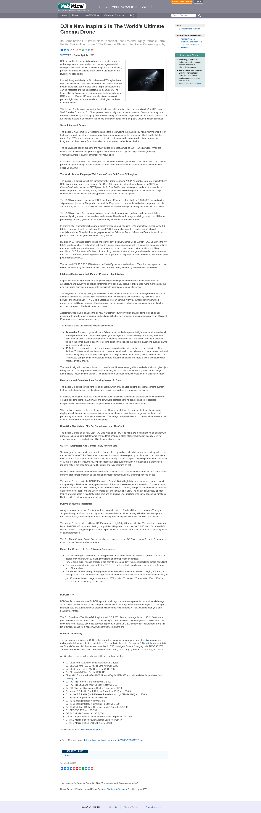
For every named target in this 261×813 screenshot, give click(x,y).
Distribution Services (116, 789)
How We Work (91, 15)
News (75, 15)
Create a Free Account (182, 2)
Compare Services (114, 15)
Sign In (198, 2)
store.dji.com (146, 640)
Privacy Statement (153, 807)
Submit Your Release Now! (190, 84)
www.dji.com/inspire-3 (91, 729)
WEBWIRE (65, 55)
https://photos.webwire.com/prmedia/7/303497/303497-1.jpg (113, 740)
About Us (113, 807)
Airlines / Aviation (188, 39)
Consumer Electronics (190, 45)
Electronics (185, 48)
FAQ (132, 15)
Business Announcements (191, 42)
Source (68, 755)
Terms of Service (131, 807)
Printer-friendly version (190, 29)
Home (63, 15)
